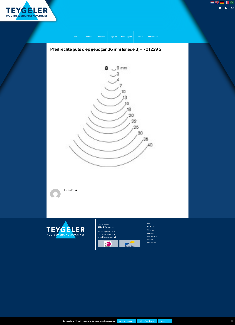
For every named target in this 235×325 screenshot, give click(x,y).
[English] (217, 2)
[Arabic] (232, 2)
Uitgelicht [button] (113, 37)
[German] (222, 2)
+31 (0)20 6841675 (108, 232)
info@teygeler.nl (109, 237)
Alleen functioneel (147, 321)
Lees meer (165, 321)
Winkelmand (152, 37)
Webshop (101, 37)
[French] (227, 2)
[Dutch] (213, 2)
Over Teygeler (126, 37)
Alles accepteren (126, 321)
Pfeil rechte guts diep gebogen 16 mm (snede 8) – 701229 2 (105, 49)
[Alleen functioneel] (232, 321)
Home (76, 37)
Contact (140, 37)
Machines (88, 37)
